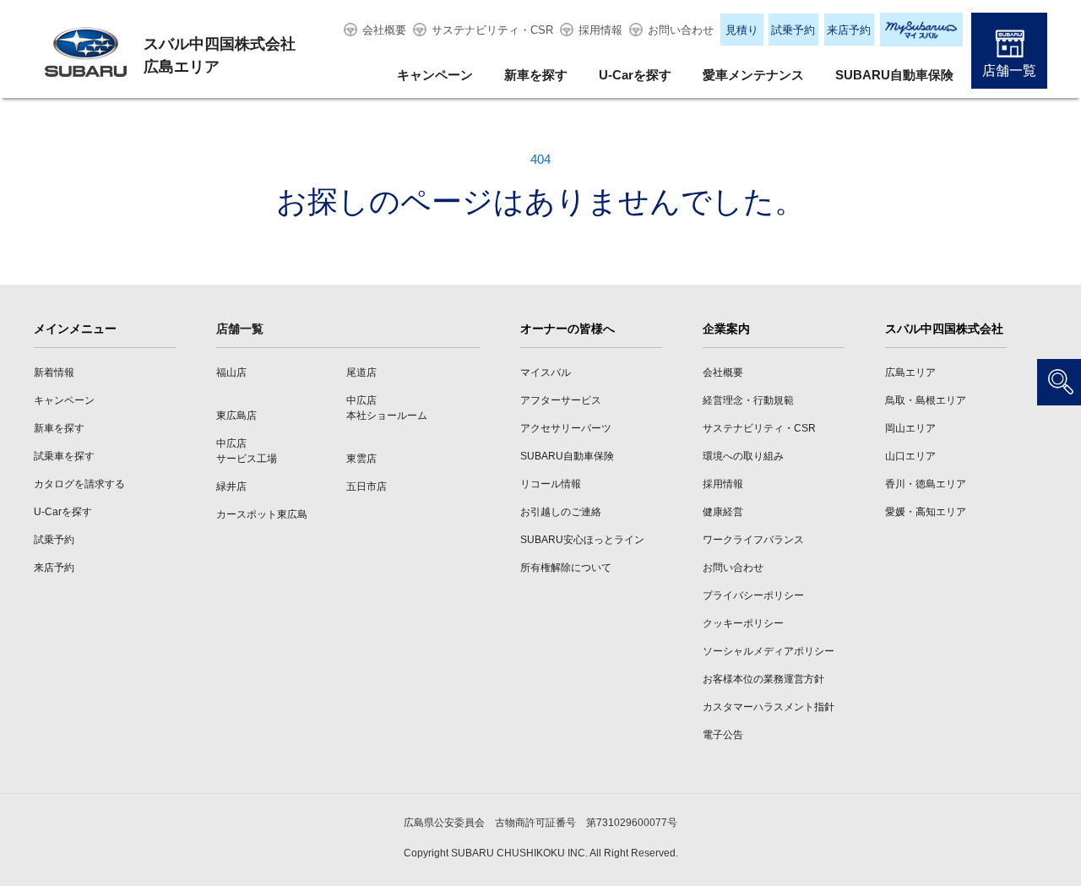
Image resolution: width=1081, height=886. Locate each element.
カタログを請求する (79, 484)
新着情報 (54, 372)
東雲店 (361, 459)
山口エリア (910, 456)
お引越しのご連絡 (560, 512)
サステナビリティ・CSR (492, 29)
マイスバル (545, 372)
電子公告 (723, 735)
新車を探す (536, 75)
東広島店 (236, 415)
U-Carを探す (635, 75)
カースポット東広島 (261, 514)
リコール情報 (550, 484)
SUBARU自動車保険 (894, 75)
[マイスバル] (921, 29)
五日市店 (366, 486)
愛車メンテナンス (753, 75)
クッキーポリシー (743, 623)
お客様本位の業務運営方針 (763, 679)
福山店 (231, 372)
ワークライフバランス (753, 540)
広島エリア (910, 372)
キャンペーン (435, 75)
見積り (741, 30)
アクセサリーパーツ (565, 428)
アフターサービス (560, 400)
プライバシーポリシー (753, 595)
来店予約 (849, 30)
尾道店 (361, 372)
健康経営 (723, 512)
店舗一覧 (1009, 70)
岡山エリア (910, 428)
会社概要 (384, 29)
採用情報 (600, 29)
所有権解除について (565, 567)
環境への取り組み (743, 456)
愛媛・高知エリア (925, 512)
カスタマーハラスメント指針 (768, 707)
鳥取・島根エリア (925, 400)
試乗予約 (793, 30)
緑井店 (231, 486)
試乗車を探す (64, 456)
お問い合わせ (681, 29)
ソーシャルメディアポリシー (768, 651)
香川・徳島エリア (925, 484)
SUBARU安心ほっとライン (582, 540)
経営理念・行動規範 (748, 400)
